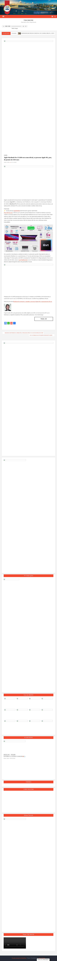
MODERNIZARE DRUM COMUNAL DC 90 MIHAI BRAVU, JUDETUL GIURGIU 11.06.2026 (32, 33)
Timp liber (13, 754)
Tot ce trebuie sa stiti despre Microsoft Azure (41, 335)
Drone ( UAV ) (7, 754)
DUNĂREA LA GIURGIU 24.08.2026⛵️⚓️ (14, 756)
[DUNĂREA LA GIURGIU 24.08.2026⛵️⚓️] (14, 747)
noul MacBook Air (23, 259)
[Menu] (3, 16)
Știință (5, 155)
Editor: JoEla (6, 162)
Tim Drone (28, 20)
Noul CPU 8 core (8, 212)
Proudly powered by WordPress (19, 958)
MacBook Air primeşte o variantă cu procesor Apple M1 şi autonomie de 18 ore (32, 301)
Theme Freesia (42, 958)
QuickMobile (17, 210)
